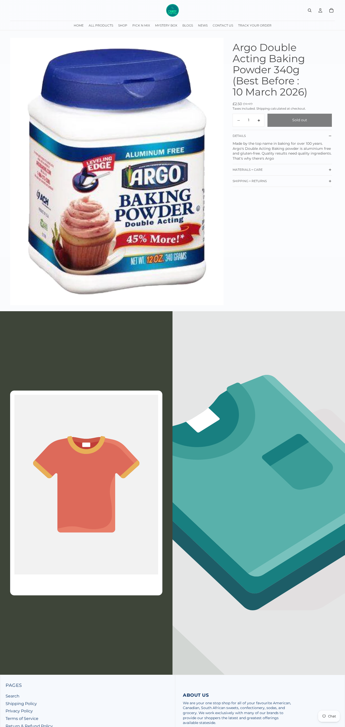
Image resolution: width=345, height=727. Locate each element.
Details (239, 136)
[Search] (309, 10)
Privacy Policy (19, 711)
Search (12, 696)
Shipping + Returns (250, 181)
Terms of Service (22, 718)
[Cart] (331, 10)
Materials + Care (248, 170)
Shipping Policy (21, 703)
